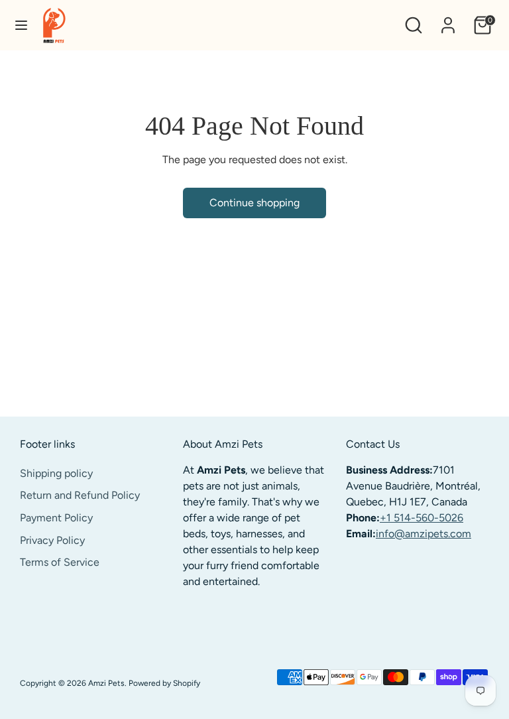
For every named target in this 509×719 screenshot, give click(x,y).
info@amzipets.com (423, 533)
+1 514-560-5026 (421, 517)
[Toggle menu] (21, 24)
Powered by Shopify (164, 683)
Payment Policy (56, 517)
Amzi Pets (106, 683)
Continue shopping (254, 202)
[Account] (448, 19)
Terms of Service (59, 562)
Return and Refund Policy (80, 495)
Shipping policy (56, 473)
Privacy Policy (52, 540)
